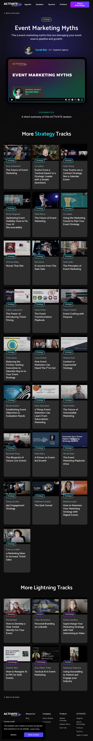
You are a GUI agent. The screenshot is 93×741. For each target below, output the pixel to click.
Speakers (39, 4)
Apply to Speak (82, 735)
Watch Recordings (80, 4)
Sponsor (51, 4)
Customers (47, 722)
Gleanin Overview (63, 719)
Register (79, 718)
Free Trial (63, 727)
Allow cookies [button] (33, 735)
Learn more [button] (34, 729)
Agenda (27, 4)
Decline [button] (13, 735)
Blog (27, 718)
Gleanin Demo (65, 724)
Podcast (63, 4)
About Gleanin (48, 718)
